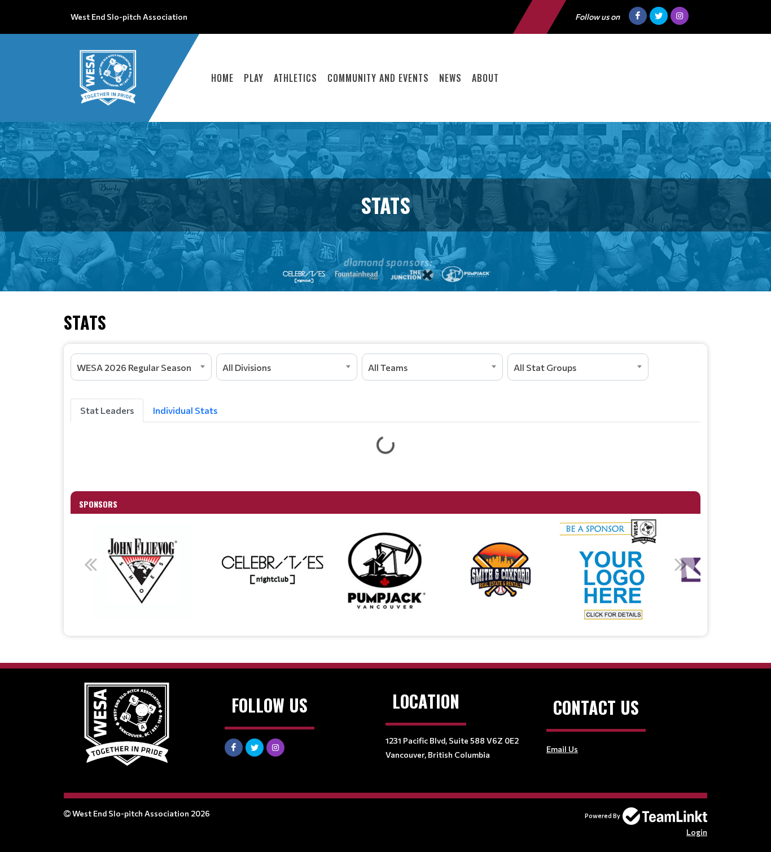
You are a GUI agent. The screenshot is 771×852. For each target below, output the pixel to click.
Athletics (295, 78)
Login (696, 832)
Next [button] (681, 564)
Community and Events (378, 78)
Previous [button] (90, 564)
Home (222, 78)
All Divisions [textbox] (246, 367)
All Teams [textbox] (388, 367)
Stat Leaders (107, 410)
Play (254, 78)
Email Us (562, 749)
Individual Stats (185, 410)
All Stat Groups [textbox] (545, 367)
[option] (143, 570)
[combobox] (141, 367)
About (485, 78)
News (450, 78)
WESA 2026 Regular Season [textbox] (134, 367)
